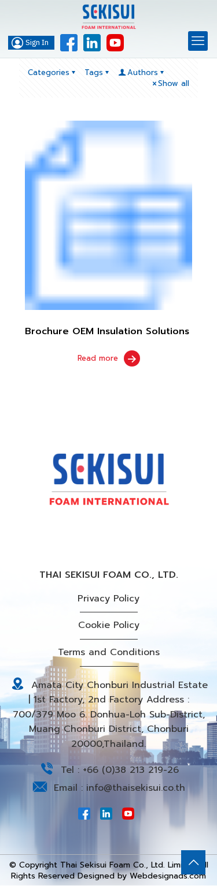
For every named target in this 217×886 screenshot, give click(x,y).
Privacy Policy (108, 598)
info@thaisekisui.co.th (135, 788)
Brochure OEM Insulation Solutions (107, 331)
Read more (98, 358)
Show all (173, 83)
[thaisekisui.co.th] (108, 17)
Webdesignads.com (168, 876)
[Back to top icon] (193, 862)
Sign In (37, 42)
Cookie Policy (108, 625)
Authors (142, 72)
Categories (48, 72)
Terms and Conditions (109, 652)
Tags (93, 72)
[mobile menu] (198, 41)
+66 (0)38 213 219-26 (131, 770)
